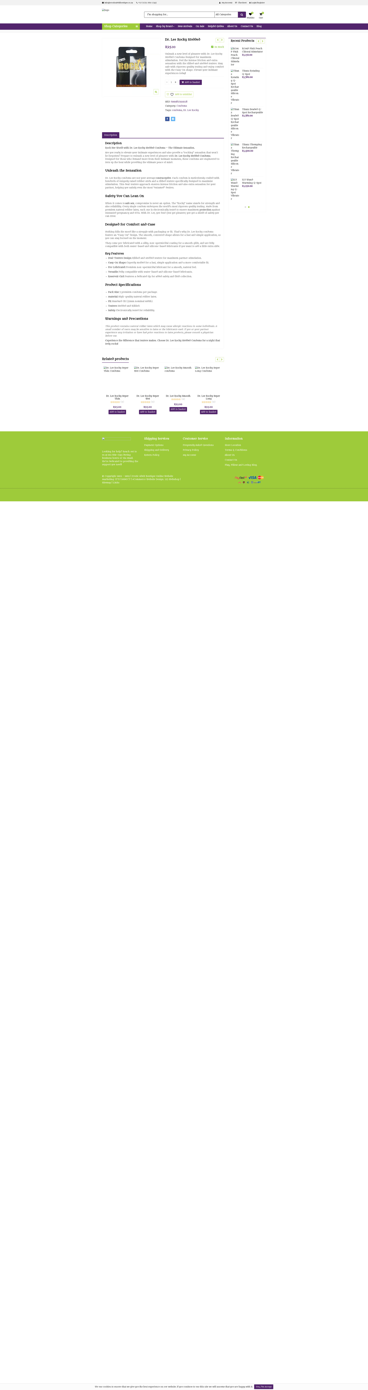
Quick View (119, 396)
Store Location (233, 445)
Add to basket (192, 82)
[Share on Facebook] (167, 119)
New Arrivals (185, 26)
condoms (177, 110)
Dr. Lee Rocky (191, 110)
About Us (232, 26)
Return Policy (151, 455)
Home (149, 26)
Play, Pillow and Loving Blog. (241, 465)
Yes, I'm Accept (264, 1387)
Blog (259, 26)
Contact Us (247, 26)
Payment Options (153, 445)
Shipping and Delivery (156, 450)
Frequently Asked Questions (198, 445)
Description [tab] (110, 135)
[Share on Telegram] (173, 119)
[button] (158, 94)
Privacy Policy (191, 450)
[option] (131, 67)
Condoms (182, 106)
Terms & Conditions (236, 450)
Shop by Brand (164, 26)
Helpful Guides (216, 26)
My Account (189, 455)
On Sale (200, 26)
